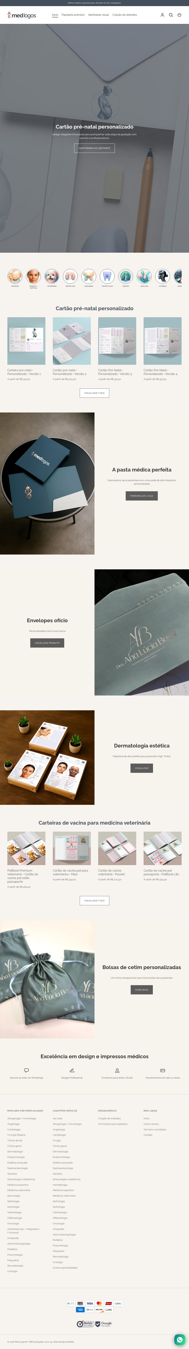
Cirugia (57, 1140)
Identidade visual (98, 14)
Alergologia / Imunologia (21, 1118)
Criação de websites (124, 14)
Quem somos (151, 1124)
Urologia (12, 1271)
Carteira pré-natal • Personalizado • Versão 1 (24, 372)
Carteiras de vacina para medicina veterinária (94, 823)
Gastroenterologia (17, 1168)
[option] (94, 138)
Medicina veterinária (18, 1190)
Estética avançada (17, 1162)
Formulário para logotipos (112, 1124)
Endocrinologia (16, 1157)
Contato (148, 1135)
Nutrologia (13, 1206)
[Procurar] (171, 15)
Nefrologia (13, 1201)
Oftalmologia (14, 1218)
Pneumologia (15, 1254)
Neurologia (13, 1195)
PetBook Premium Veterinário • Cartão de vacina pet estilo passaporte (22, 876)
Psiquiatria (13, 1260)
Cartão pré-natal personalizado (94, 308)
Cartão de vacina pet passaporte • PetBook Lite (161, 872)
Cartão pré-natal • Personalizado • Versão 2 (69, 372)
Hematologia (60, 1184)
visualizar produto (47, 643)
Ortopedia (13, 1238)
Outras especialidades (65, 1267)
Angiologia (13, 1124)
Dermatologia (15, 1151)
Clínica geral (14, 1146)
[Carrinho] (179, 15)
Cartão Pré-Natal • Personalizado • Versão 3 (115, 372)
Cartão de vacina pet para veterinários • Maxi (70, 872)
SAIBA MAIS (141, 989)
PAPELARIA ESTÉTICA (94, 146)
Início (55, 14)
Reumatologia (15, 1265)
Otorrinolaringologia (18, 1243)
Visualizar (141, 768)
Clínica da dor (15, 1140)
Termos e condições (155, 1129)
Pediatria (12, 1249)
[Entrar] (162, 15)
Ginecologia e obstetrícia (21, 1179)
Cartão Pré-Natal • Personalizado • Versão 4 (160, 372)
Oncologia (13, 1223)
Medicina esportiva (17, 1184)
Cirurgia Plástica (16, 1135)
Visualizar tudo (94, 393)
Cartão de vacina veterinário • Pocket (111, 872)
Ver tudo (57, 1118)
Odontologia (14, 1212)
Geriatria (12, 1173)
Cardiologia (13, 1129)
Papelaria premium (73, 14)
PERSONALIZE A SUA (141, 496)
